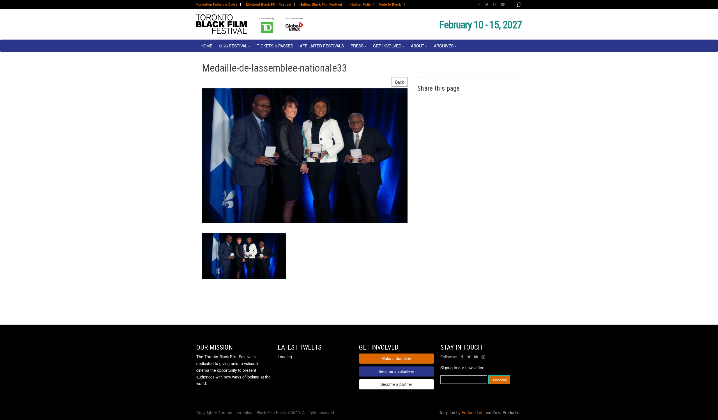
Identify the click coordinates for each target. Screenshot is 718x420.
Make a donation (396, 358)
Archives (444, 46)
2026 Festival (233, 46)
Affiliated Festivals (322, 46)
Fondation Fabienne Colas (217, 5)
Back (399, 82)
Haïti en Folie (360, 5)
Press (357, 46)
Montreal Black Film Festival (268, 5)
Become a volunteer (396, 371)
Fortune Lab (473, 412)
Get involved (387, 46)
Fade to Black (390, 5)
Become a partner (396, 384)
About (417, 46)
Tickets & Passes (275, 46)
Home (206, 46)
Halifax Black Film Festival (321, 5)
